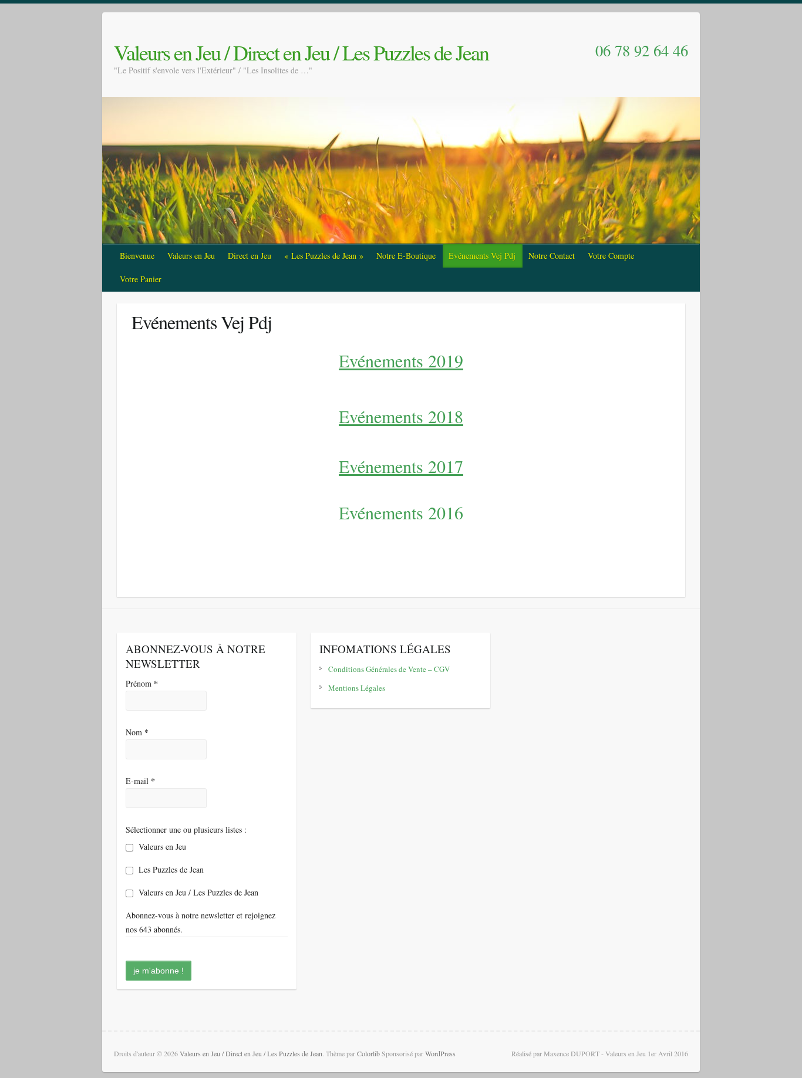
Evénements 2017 (401, 466)
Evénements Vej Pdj (482, 255)
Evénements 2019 (401, 360)
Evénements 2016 (401, 512)
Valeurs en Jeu (191, 255)
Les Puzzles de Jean (170, 869)
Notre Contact (551, 255)
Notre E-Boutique (406, 255)
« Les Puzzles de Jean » (323, 255)
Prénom (142, 683)
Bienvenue (137, 255)
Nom (137, 732)
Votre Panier (140, 279)
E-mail (140, 781)
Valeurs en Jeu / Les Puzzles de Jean (197, 892)
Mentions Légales (356, 687)
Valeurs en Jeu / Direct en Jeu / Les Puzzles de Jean (301, 52)
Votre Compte (611, 255)
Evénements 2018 (401, 416)
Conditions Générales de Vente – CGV (389, 669)
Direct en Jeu (249, 255)
